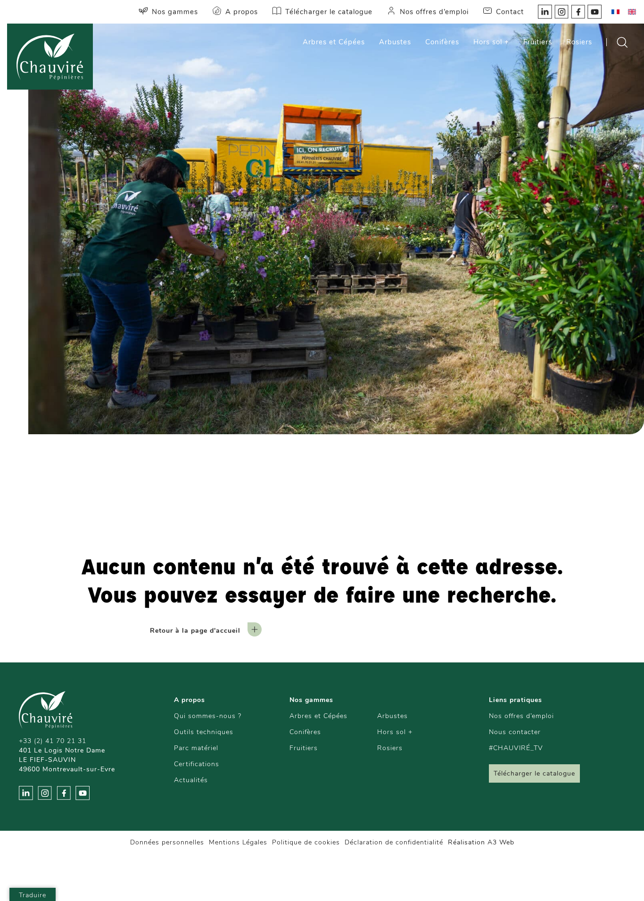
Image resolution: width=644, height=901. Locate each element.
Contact (510, 12)
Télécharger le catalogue (328, 12)
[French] (615, 12)
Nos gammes (175, 12)
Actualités (191, 780)
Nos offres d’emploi (434, 12)
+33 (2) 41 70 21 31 (52, 740)
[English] (631, 12)
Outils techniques (203, 731)
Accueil (216, 481)
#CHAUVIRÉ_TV (516, 748)
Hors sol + (491, 42)
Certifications (196, 764)
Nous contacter (515, 731)
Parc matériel (196, 748)
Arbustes (395, 42)
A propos (241, 12)
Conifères (442, 42)
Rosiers (579, 42)
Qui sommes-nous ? (207, 715)
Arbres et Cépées (334, 42)
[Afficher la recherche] (621, 42)
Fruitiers (537, 42)
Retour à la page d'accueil (195, 630)
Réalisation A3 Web (481, 842)
